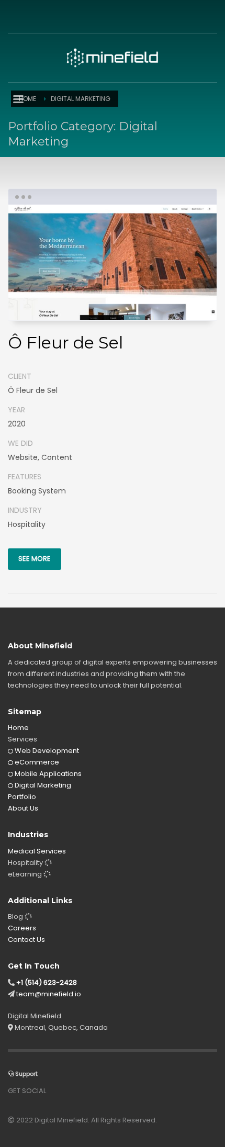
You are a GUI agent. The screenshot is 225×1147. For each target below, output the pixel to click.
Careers (22, 928)
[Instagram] (31, 16)
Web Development (46, 751)
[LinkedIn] (47, 16)
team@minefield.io (48, 994)
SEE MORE (34, 559)
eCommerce (36, 762)
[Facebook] (16, 16)
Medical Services (37, 851)
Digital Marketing (42, 785)
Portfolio (22, 797)
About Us (23, 808)
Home (18, 728)
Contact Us (26, 939)
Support (26, 1074)
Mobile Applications (47, 774)
